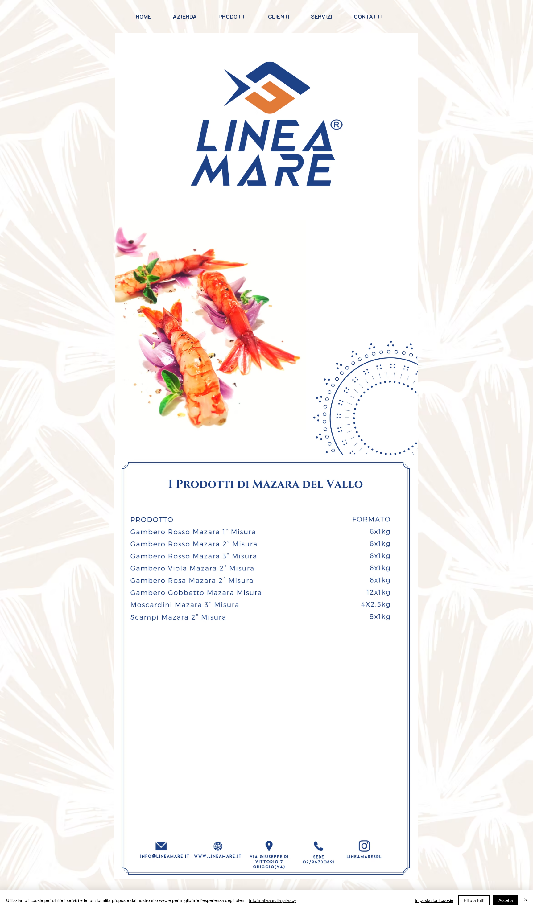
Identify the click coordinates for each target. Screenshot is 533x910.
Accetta (505, 900)
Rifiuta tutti (474, 900)
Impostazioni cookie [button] (434, 900)
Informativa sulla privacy (272, 900)
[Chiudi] (525, 900)
